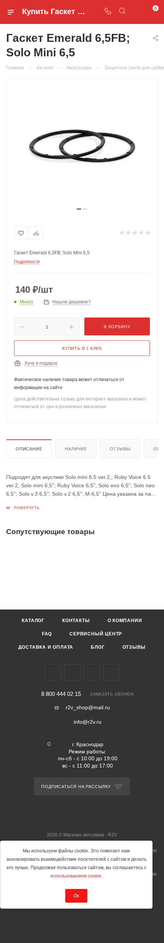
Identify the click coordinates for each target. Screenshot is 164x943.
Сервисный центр (95, 634)
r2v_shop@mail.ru (88, 707)
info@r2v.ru (87, 722)
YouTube (92, 672)
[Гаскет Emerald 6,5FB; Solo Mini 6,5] (82, 146)
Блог (98, 647)
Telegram (72, 672)
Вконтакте (53, 672)
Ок (76, 895)
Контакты (76, 620)
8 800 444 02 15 (61, 694)
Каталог (33, 620)
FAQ (47, 634)
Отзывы (120, 449)
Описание (29, 449)
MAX (111, 672)
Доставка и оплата (46, 647)
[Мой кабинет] (136, 12)
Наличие (76, 449)
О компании (125, 620)
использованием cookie (75, 876)
